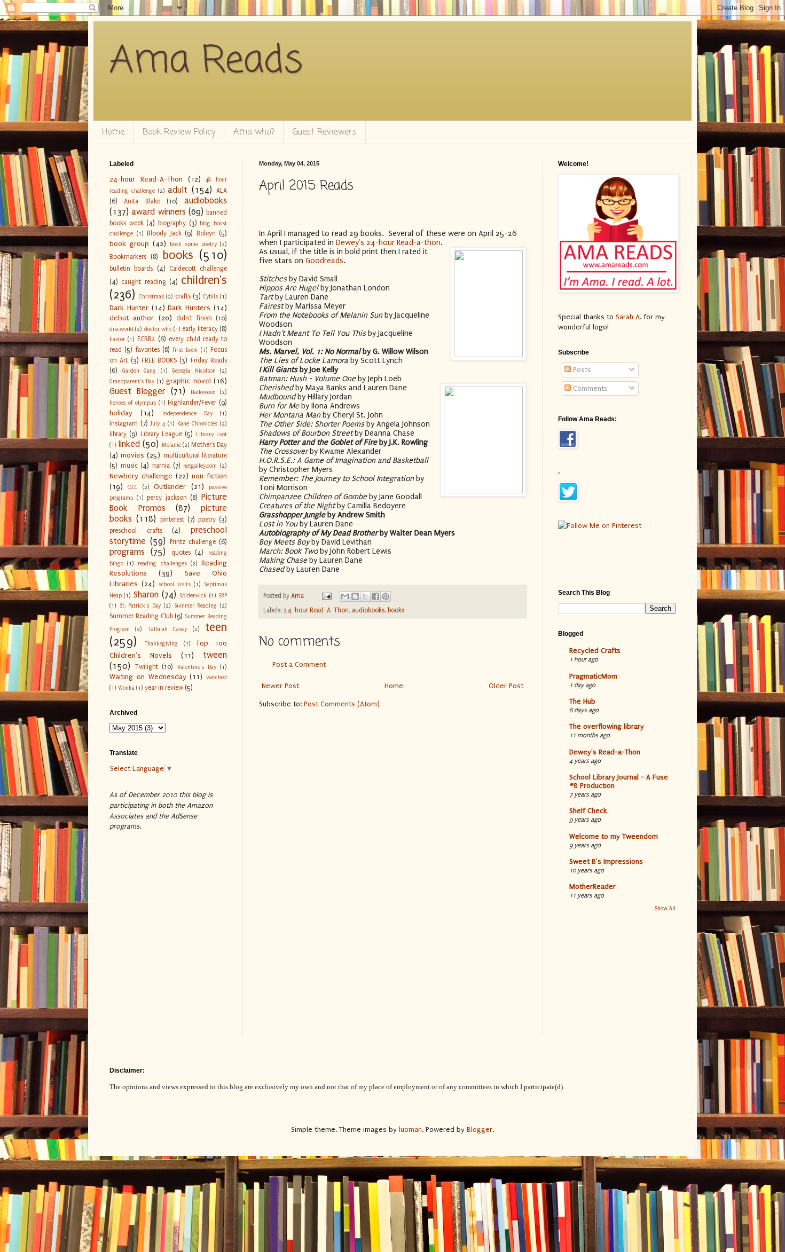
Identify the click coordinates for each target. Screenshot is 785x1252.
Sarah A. (629, 317)
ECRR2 (146, 339)
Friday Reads (209, 360)
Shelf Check (588, 811)
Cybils (210, 296)
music (129, 465)
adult (177, 190)
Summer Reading (195, 605)
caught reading (143, 282)
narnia (161, 465)
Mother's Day (209, 444)
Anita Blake (142, 201)
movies (132, 455)
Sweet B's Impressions (606, 861)
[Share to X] (365, 596)
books (396, 610)
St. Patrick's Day (140, 605)
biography (172, 223)
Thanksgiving (161, 643)
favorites (148, 349)
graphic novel (188, 381)
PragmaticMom (593, 676)
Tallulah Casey (167, 629)
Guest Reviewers (325, 132)
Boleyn (206, 233)
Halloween (203, 392)
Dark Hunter (128, 308)
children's (204, 280)
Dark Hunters (189, 308)
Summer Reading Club (141, 616)
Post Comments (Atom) (342, 704)
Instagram (123, 423)
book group (129, 244)
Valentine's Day (196, 667)
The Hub (582, 701)
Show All (665, 908)
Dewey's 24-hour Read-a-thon (388, 242)
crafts (183, 296)
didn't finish (193, 318)
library (118, 434)
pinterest (172, 519)
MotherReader (592, 887)
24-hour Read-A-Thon (316, 610)
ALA (221, 190)
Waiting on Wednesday (147, 677)
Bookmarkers (127, 257)
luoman (410, 1129)
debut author (131, 318)
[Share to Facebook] (375, 596)
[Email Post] (326, 596)
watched (216, 677)
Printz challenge (193, 542)
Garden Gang (139, 370)
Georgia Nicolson (194, 370)
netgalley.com (200, 465)
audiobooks (368, 610)
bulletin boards (131, 268)
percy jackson (167, 497)
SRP (222, 595)
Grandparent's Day (131, 381)
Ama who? (253, 132)
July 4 (158, 423)
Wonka (126, 687)
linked (129, 444)
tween (215, 655)
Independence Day (187, 413)
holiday (120, 413)
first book (185, 350)
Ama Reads (206, 61)
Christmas (151, 296)
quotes (181, 552)
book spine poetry (193, 244)
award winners (158, 212)
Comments (589, 388)
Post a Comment (299, 664)
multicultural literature (195, 455)
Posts (581, 370)
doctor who (157, 329)
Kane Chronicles (197, 423)
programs (127, 552)
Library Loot (211, 434)
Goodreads (324, 260)
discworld (121, 329)
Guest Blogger (137, 391)
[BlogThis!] (355, 596)
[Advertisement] (142, 982)
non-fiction (209, 476)
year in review (164, 687)
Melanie (171, 445)
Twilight (146, 667)
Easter (117, 339)
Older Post (506, 686)
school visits (175, 584)
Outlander (170, 487)
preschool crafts (135, 530)
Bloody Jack (164, 233)
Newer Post (280, 686)
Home (113, 132)
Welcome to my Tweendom (613, 836)
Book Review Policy (179, 132)
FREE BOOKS (159, 360)
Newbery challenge (140, 476)
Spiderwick (193, 595)
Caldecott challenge (198, 268)
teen (216, 627)
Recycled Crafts (595, 651)
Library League (161, 434)
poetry (207, 519)
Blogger (479, 1129)
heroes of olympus (132, 402)
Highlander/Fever (192, 402)
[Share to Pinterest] (385, 596)
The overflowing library (606, 726)
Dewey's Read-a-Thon (604, 752)
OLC (133, 487)
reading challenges (162, 563)
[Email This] (345, 596)
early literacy (199, 329)
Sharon (146, 595)
